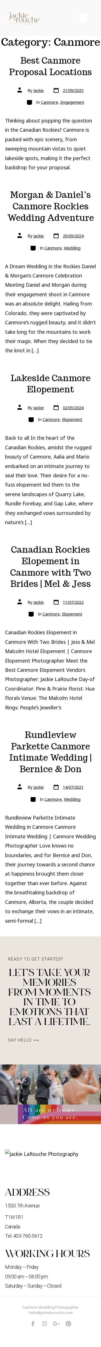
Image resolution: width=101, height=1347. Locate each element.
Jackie (38, 90)
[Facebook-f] (33, 1324)
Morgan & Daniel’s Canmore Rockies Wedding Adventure (50, 206)
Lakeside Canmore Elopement (51, 383)
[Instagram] (44, 1324)
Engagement (72, 102)
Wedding (72, 248)
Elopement (72, 419)
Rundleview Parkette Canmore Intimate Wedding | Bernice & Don (50, 752)
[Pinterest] (68, 1324)
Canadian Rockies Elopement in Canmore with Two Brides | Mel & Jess (50, 566)
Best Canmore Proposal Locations (50, 66)
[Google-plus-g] (56, 1324)
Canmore (49, 102)
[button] (83, 17)
